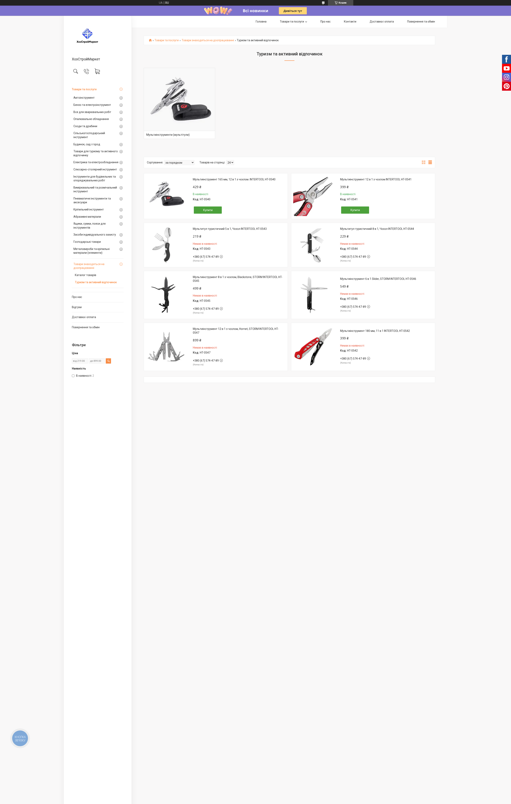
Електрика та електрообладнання (95, 162)
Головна (261, 21)
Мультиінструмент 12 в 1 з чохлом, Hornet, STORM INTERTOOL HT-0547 (236, 330)
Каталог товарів (85, 275)
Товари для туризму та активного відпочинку (95, 153)
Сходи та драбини (85, 126)
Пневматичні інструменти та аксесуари (92, 200)
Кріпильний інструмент (88, 209)
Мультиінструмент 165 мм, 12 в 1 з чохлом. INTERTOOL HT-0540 (234, 179)
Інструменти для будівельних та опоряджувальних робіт (94, 178)
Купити (208, 210)
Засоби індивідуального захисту (94, 234)
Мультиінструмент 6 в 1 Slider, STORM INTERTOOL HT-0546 (378, 278)
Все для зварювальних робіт (92, 112)
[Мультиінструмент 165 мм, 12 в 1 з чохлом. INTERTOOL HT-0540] (166, 196)
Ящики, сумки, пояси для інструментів (89, 225)
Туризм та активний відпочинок (96, 282)
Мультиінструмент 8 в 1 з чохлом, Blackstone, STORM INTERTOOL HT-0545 (237, 279)
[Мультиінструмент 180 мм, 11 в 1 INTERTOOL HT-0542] (313, 347)
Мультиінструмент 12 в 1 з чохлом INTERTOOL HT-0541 (376, 179)
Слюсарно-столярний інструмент (95, 169)
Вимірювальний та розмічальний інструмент (95, 189)
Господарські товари (87, 241)
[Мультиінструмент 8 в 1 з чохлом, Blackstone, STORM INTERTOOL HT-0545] (166, 295)
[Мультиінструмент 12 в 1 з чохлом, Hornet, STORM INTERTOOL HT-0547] (166, 347)
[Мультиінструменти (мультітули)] (179, 103)
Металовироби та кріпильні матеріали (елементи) (91, 251)
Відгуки (77, 307)
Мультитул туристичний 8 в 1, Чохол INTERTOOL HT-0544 (377, 228)
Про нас (77, 297)
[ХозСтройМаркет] (98, 37)
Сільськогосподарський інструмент (89, 135)
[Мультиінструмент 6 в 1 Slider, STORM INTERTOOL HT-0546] (313, 295)
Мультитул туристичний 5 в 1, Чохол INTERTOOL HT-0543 (230, 228)
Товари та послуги (84, 89)
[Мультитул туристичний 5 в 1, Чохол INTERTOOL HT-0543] (166, 245)
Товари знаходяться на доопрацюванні (88, 266)
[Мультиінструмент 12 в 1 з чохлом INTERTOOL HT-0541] (313, 196)
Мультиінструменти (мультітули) (168, 134)
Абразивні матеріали (87, 216)
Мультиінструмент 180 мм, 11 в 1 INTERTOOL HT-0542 (375, 330)
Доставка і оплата (84, 317)
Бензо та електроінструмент (92, 104)
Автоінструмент (84, 97)
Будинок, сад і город (86, 144)
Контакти (350, 21)
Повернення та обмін (86, 327)
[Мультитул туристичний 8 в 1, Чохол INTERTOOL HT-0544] (313, 245)
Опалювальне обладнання (91, 119)
